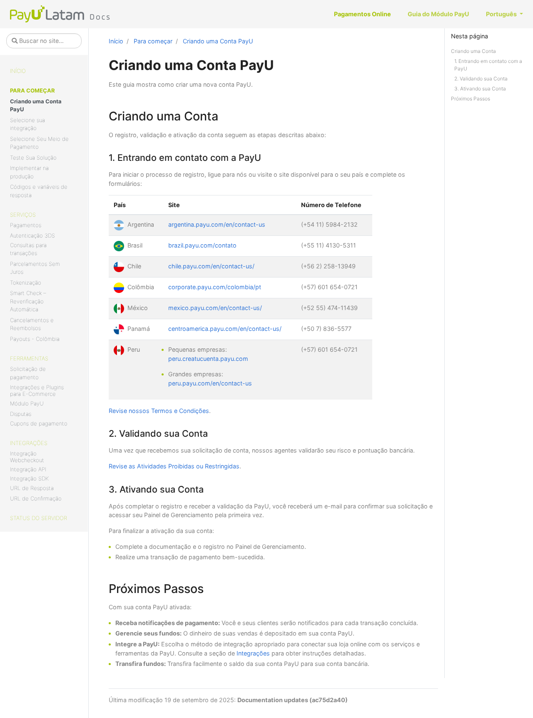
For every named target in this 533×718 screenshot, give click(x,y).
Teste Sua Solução (33, 157)
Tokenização (25, 282)
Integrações (28, 443)
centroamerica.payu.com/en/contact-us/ (224, 328)
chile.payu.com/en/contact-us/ (211, 266)
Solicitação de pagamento (28, 372)
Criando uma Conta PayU (36, 105)
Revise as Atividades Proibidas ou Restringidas (174, 466)
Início (18, 71)
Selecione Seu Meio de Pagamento (39, 142)
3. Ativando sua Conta (480, 88)
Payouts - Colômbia (35, 338)
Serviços (23, 214)
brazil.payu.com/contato (202, 245)
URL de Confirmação (36, 498)
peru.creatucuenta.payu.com (208, 358)
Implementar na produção (29, 172)
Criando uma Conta (473, 51)
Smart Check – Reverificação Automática (28, 301)
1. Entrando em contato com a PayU (488, 65)
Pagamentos (25, 225)
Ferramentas (29, 358)
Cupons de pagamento (38, 423)
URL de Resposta (32, 488)
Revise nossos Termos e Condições (159, 410)
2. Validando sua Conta (481, 78)
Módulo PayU (27, 403)
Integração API (28, 469)
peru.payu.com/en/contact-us (210, 383)
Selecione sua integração (27, 124)
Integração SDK (29, 478)
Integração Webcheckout (27, 456)
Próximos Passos (470, 98)
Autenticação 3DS (32, 235)
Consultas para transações (28, 249)
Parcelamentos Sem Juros (35, 267)
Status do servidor (38, 518)
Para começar (32, 90)
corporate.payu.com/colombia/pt (214, 286)
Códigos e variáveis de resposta (38, 190)
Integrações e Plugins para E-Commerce (37, 390)
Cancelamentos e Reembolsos (32, 324)
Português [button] (502, 14)
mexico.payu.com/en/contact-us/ (215, 307)
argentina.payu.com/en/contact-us (216, 224)
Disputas (20, 413)
